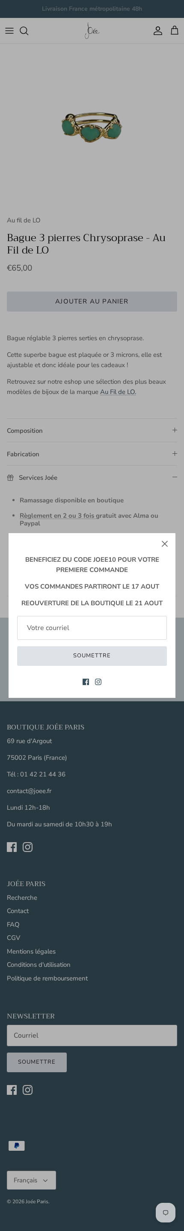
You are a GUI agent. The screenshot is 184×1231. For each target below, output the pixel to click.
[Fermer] (164, 543)
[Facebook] (86, 682)
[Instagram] (98, 682)
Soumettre (92, 655)
